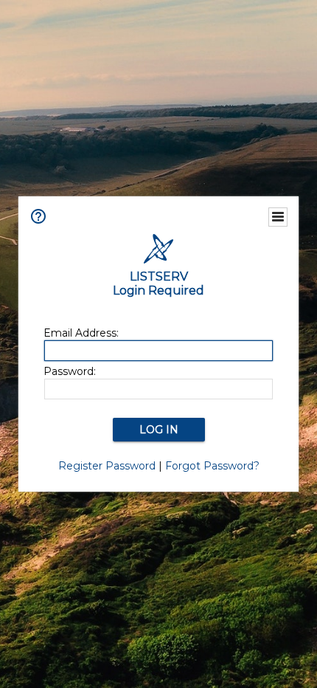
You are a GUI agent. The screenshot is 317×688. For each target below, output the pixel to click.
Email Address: (81, 333)
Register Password (107, 465)
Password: (69, 371)
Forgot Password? (212, 465)
